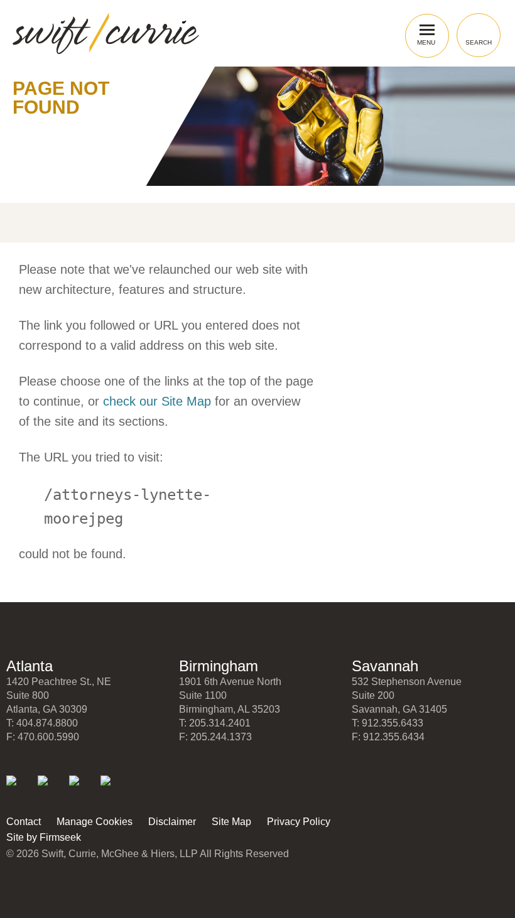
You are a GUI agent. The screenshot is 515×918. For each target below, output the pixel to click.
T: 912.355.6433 (387, 723)
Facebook (82, 788)
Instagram (113, 788)
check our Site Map (157, 401)
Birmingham (218, 665)
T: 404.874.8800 (42, 723)
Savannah (385, 665)
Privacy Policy (298, 821)
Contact (23, 821)
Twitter (51, 788)
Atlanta (29, 665)
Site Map (231, 821)
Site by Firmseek (43, 837)
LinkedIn (19, 788)
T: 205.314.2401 (215, 723)
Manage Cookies (95, 821)
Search (478, 42)
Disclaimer (172, 821)
